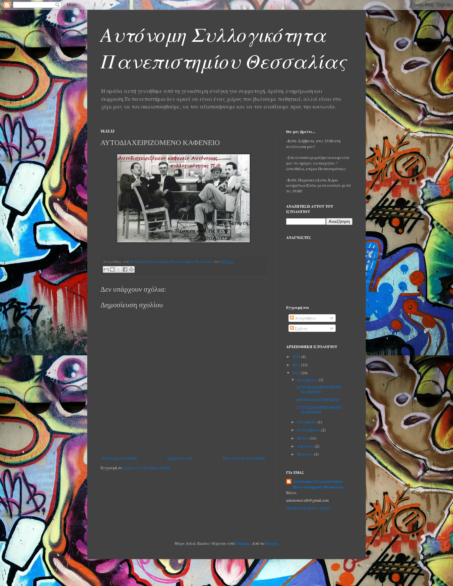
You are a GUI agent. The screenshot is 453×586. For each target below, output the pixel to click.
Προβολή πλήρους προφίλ (309, 507)
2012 (296, 372)
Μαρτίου (305, 454)
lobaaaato (242, 543)
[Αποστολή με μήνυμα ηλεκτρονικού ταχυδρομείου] (106, 269)
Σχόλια (301, 328)
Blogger (271, 543)
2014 (296, 356)
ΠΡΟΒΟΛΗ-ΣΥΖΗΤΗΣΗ (317, 399)
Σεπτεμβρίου (309, 429)
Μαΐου (303, 438)
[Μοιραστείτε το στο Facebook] (125, 269)
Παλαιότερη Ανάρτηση (244, 458)
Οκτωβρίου (307, 421)
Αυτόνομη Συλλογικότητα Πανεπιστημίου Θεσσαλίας (223, 47)
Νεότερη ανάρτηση (119, 458)
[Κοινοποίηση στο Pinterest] (131, 269)
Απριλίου (306, 446)
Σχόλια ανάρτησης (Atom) (147, 467)
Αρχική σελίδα (180, 458)
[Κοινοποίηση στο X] (118, 269)
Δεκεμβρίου (308, 379)
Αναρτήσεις (305, 318)
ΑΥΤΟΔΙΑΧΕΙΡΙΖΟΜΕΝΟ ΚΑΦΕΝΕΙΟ (319, 389)
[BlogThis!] (112, 269)
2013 (296, 364)
